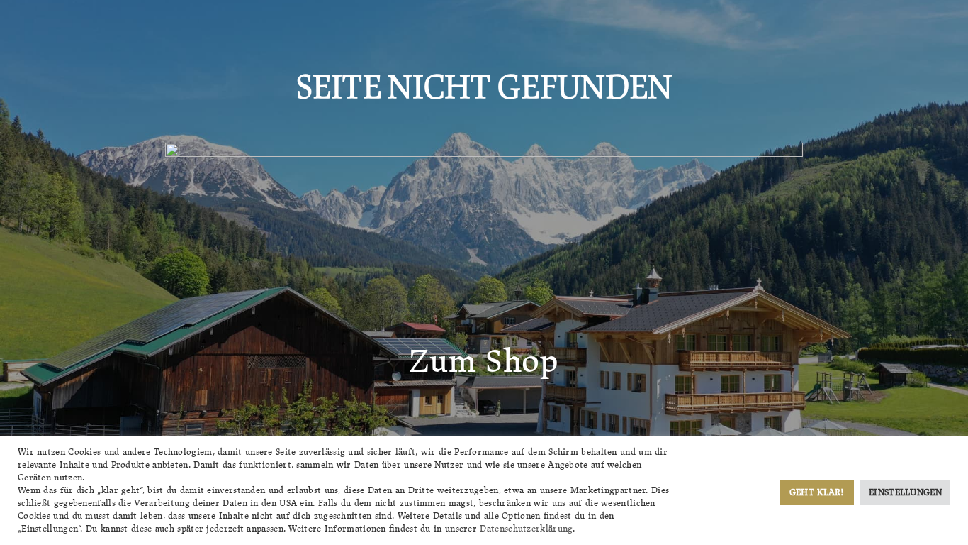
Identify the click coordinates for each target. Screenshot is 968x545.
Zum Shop (483, 360)
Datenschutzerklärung (526, 528)
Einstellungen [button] (905, 492)
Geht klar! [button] (816, 492)
